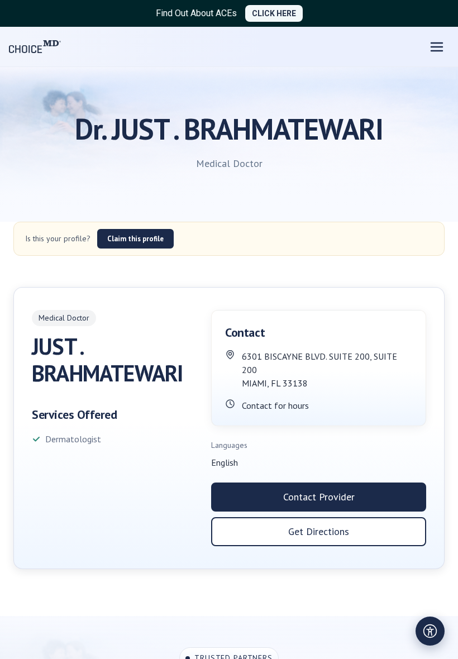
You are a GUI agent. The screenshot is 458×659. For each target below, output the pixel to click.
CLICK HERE (274, 13)
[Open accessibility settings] (430, 631)
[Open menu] (436, 47)
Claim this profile (135, 238)
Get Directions (318, 531)
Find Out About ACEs (196, 13)
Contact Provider (319, 496)
